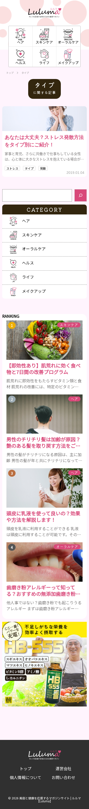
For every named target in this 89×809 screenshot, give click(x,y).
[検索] (80, 195)
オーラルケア (68, 42)
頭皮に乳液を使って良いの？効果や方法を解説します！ (43, 516)
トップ (10, 73)
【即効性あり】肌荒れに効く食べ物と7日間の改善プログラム (43, 368)
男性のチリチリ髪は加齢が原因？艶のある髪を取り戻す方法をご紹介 (43, 442)
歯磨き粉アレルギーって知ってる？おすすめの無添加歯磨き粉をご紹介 (43, 590)
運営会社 (63, 768)
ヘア (20, 42)
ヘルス (20, 62)
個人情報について (25, 777)
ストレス (12, 168)
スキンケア (44, 42)
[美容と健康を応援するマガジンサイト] (45, 12)
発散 (43, 168)
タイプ (29, 168)
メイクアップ (68, 62)
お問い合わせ (63, 777)
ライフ (44, 62)
